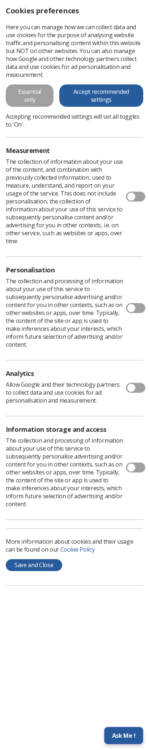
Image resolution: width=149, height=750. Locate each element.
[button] (123, 735)
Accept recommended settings (101, 96)
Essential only (29, 96)
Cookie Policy (77, 549)
